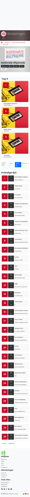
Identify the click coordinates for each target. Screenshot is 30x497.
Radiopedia (4, 484)
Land (2, 465)
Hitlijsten (7, 42)
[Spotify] (9, 489)
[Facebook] (2, 489)
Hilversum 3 (5, 66)
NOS (11, 66)
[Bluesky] (4, 489)
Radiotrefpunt (5, 482)
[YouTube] (11, 489)
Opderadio (4, 486)
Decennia (4, 459)
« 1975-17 (11, 165)
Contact (3, 477)
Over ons (3, 473)
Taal (2, 463)
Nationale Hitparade (18, 42)
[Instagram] (7, 489)
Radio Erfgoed (10, 494)
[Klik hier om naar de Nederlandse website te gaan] (28, 494)
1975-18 (18, 165)
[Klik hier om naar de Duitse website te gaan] (26, 494)
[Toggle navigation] (3, 38)
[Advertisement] (15, 15)
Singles (4, 69)
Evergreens (4, 467)
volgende (11, 443)
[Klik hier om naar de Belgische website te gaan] (24, 494)
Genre (3, 461)
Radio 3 (16, 66)
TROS (22, 66)
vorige (4, 443)
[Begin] (1, 42)
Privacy (16, 494)
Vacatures (4, 475)
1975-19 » (24, 165)
